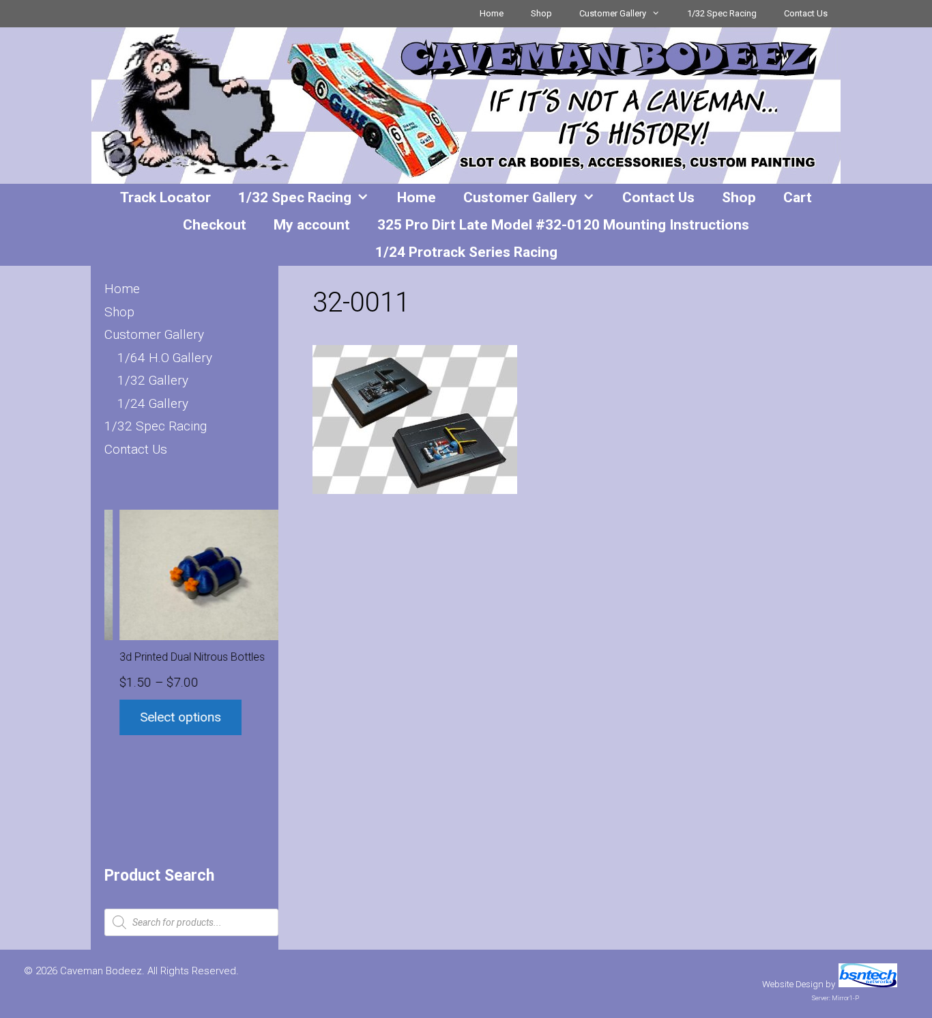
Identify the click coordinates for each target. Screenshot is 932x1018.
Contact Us (806, 13)
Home (492, 13)
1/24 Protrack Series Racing (466, 252)
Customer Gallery (612, 13)
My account (312, 225)
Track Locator (165, 197)
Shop (541, 13)
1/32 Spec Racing (722, 13)
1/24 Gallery (152, 403)
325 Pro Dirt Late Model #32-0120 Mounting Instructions (563, 225)
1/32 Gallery (152, 380)
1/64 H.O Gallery (164, 358)
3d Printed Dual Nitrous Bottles (177, 656)
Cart (797, 197)
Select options (166, 717)
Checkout (214, 225)
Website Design (793, 984)
